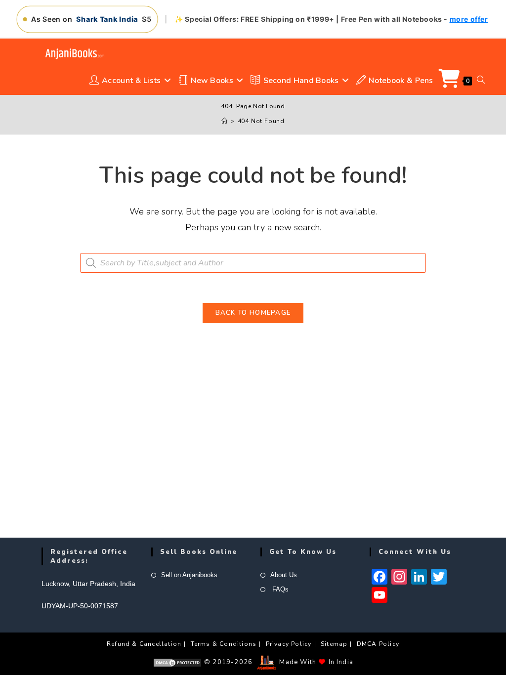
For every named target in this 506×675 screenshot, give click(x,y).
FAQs (279, 589)
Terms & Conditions (224, 644)
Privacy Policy (289, 644)
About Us (283, 575)
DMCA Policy (378, 644)
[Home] (224, 121)
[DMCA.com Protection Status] (177, 662)
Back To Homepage (253, 312)
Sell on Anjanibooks (189, 575)
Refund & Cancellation (144, 644)
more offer (469, 19)
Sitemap (334, 644)
